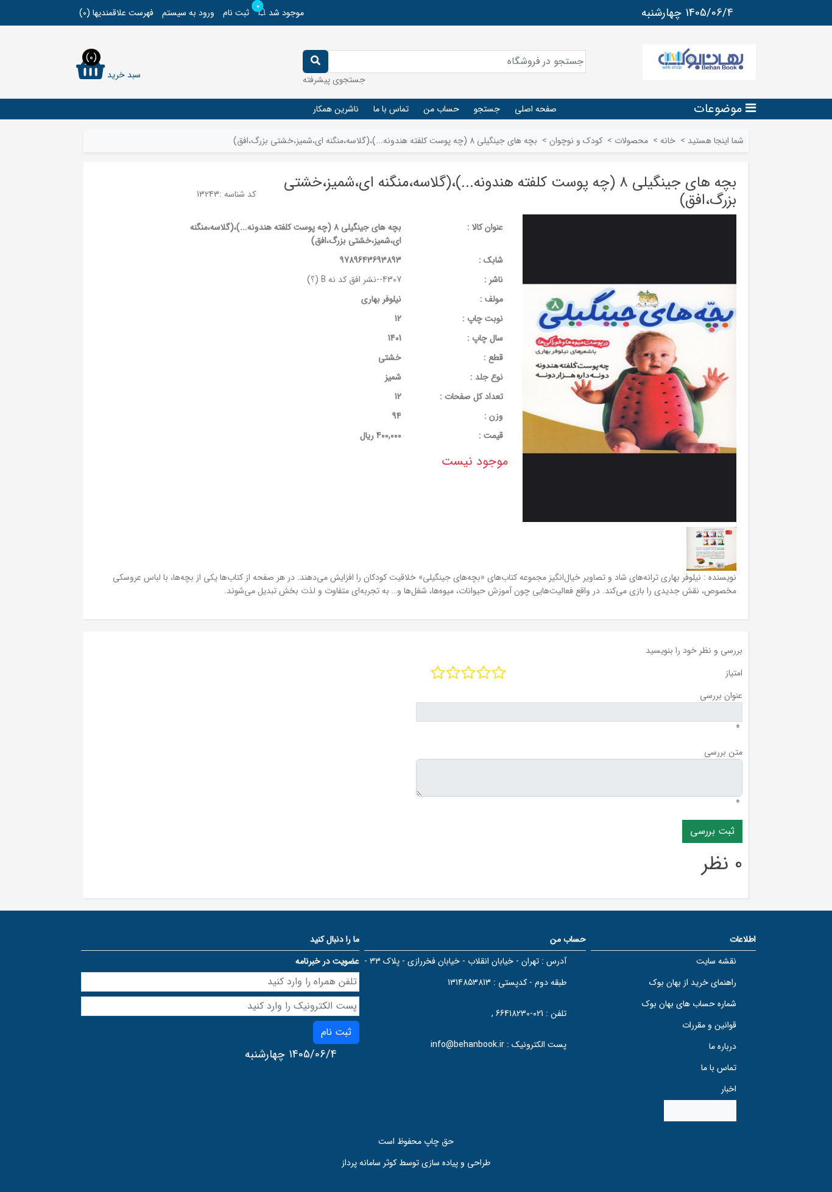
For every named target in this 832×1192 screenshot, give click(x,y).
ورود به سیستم (188, 12)
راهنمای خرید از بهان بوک (692, 982)
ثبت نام (236, 12)
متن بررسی (723, 752)
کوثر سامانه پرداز (369, 1162)
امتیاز (733, 673)
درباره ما (722, 1046)
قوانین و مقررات (709, 1025)
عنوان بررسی (721, 695)
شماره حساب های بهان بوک (689, 1003)
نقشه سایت (716, 961)
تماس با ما (391, 109)
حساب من (441, 109)
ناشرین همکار (336, 109)
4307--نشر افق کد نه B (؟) (354, 279)
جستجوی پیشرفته (334, 79)
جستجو (487, 109)
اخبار (728, 1089)
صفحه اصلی (536, 109)
